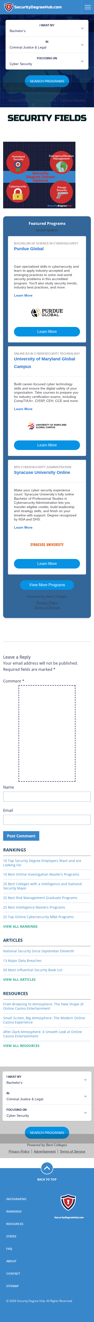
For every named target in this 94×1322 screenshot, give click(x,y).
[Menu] (86, 7)
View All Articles (19, 979)
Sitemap (12, 1286)
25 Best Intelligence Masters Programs (34, 907)
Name (8, 787)
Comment (13, 681)
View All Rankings (20, 926)
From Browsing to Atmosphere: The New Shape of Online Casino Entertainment (43, 1006)
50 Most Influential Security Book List (32, 970)
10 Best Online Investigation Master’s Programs (41, 874)
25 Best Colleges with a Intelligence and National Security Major (42, 886)
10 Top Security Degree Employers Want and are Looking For (42, 862)
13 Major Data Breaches (22, 960)
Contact (13, 1274)
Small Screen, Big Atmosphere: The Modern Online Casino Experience (44, 1020)
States (11, 1236)
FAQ (9, 1249)
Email (8, 810)
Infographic (16, 1199)
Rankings (14, 1211)
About (11, 1261)
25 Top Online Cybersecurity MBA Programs (38, 917)
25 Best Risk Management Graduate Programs (40, 897)
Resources (14, 1224)
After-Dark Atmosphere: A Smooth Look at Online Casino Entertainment (42, 1033)
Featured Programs (47, 223)
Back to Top (47, 1179)
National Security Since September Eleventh (38, 951)
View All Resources (21, 1045)
